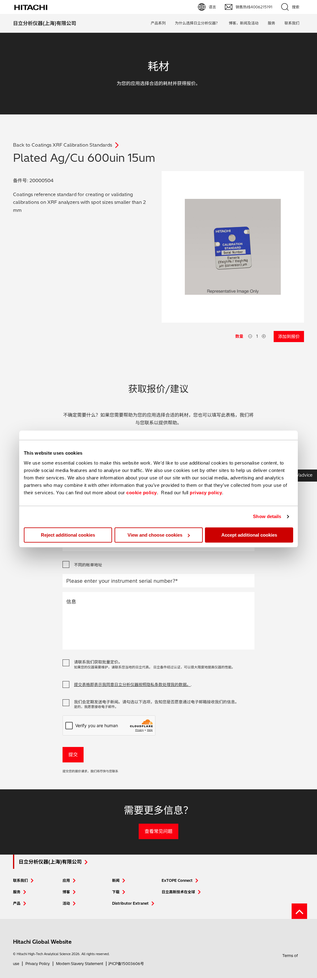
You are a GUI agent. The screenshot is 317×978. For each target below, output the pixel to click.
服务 (271, 23)
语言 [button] (212, 7)
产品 (16, 903)
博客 (66, 892)
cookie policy (141, 492)
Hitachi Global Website (42, 941)
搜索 (295, 7)
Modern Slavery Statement (79, 963)
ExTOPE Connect (177, 880)
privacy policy (206, 492)
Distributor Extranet (130, 903)
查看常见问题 (158, 831)
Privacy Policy (37, 963)
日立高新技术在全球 (178, 892)
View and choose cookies (155, 535)
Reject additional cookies (68, 535)
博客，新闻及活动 (243, 23)
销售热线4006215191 (254, 7)
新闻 (115, 880)
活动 (66, 903)
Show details (267, 516)
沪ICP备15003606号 (126, 963)
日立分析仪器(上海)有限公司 (44, 23)
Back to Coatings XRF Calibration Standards (62, 145)
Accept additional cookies (249, 535)
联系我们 (20, 880)
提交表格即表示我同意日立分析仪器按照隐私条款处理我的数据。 (132, 684)
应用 (66, 880)
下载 (115, 892)
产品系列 (158, 23)
